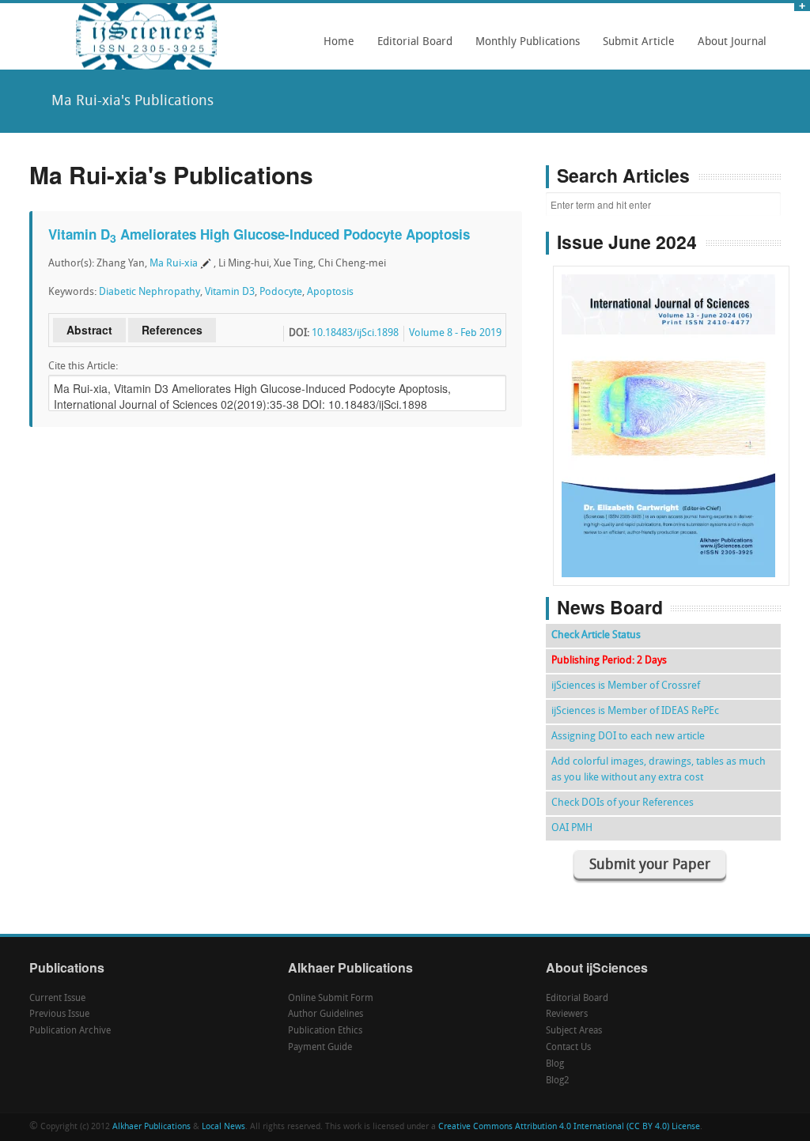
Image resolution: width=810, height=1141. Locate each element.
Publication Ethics (325, 1031)
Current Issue (57, 998)
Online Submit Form (330, 998)
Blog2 (558, 1081)
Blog (555, 1064)
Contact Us (568, 1047)
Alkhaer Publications (151, 1127)
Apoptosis (330, 292)
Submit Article (634, 47)
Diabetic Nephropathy (149, 292)
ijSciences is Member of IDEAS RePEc (635, 711)
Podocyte (280, 292)
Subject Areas (574, 1031)
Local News (223, 1127)
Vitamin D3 (230, 292)
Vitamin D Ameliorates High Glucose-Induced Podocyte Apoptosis (259, 234)
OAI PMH (571, 828)
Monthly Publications (523, 47)
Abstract (89, 330)
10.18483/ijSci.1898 (355, 333)
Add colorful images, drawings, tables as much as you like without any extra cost (658, 770)
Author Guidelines (325, 1014)
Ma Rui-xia (174, 264)
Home (339, 42)
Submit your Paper (649, 865)
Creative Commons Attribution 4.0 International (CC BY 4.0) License (569, 1127)
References (172, 330)
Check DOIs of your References (622, 803)
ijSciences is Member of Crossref (625, 686)
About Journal (727, 47)
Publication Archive (70, 1031)
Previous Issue (59, 1014)
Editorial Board (410, 47)
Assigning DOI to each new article (628, 736)
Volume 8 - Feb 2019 (455, 333)
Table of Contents (671, 381)
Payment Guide (320, 1047)
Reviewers (567, 1014)
